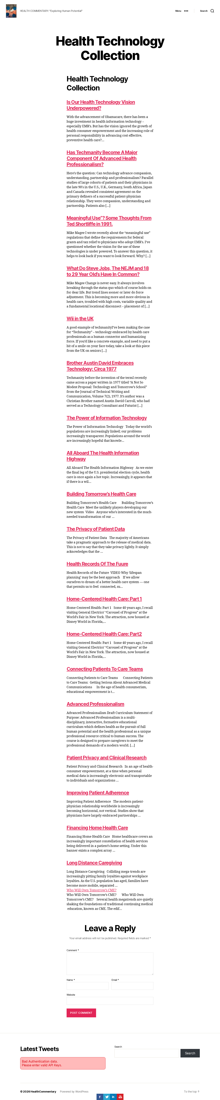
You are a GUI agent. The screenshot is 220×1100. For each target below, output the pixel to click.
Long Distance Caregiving (94, 863)
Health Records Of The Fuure (97, 564)
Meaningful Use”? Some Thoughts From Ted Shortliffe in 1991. (109, 221)
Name (71, 980)
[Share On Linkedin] (113, 1097)
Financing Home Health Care (97, 828)
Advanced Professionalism (95, 704)
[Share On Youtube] (120, 1097)
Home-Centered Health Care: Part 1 (104, 599)
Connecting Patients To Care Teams (105, 669)
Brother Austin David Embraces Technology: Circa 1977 (100, 366)
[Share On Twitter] (106, 1097)
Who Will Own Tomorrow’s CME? (91, 890)
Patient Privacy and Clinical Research (107, 758)
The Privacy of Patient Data (96, 529)
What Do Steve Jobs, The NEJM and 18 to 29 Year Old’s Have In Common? (108, 271)
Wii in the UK (80, 318)
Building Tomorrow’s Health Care (101, 494)
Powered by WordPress (74, 1091)
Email (115, 980)
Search (118, 1046)
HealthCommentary (43, 1091)
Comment (73, 950)
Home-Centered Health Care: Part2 (104, 634)
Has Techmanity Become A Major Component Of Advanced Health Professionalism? (102, 158)
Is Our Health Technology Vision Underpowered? (101, 105)
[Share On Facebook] (100, 1097)
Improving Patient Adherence (98, 793)
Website (71, 994)
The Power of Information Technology (107, 418)
